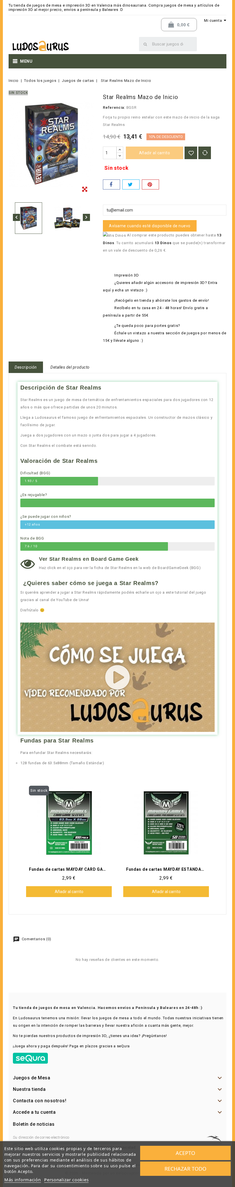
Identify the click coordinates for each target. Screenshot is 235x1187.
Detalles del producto (70, 367)
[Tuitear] (131, 184)
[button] (117, 677)
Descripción (26, 367)
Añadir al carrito (154, 153)
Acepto (185, 1153)
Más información (22, 1179)
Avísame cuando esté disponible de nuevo (150, 226)
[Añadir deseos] (191, 153)
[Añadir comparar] (204, 153)
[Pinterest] (150, 184)
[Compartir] (111, 184)
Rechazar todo (185, 1168)
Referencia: (114, 107)
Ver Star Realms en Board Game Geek (89, 559)
